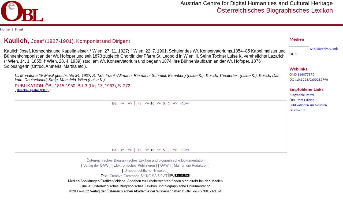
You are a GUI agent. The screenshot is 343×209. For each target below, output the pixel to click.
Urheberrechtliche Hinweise (145, 171)
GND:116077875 (301, 74)
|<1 (139, 103)
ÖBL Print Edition (301, 100)
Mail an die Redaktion (190, 165)
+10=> (184, 103)
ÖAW (164, 165)
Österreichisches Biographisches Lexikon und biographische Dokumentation (145, 160)
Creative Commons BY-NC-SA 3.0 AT (139, 176)
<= (122, 103)
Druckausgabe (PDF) (33, 90)
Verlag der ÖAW (95, 165)
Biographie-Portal (301, 94)
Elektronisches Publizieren (134, 165)
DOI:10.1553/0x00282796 (308, 79)
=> (130, 103)
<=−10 (149, 103)
